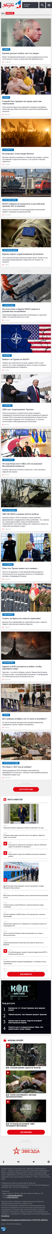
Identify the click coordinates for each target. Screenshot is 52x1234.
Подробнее (5, 1216)
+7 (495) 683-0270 (12, 1197)
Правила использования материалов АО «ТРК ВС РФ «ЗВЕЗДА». (24, 1220)
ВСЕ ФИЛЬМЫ (26, 1132)
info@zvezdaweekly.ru (14, 1195)
